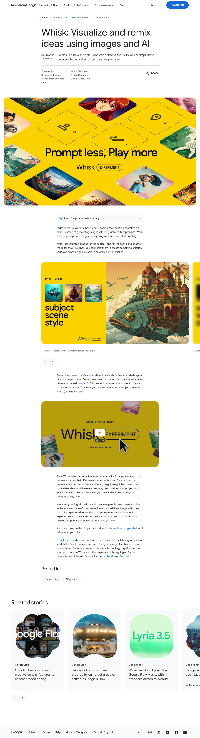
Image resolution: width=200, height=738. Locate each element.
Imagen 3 (83, 383)
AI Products (71, 579)
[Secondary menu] (161, 5)
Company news (103, 5)
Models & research (81, 17)
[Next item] (53, 362)
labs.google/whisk (127, 528)
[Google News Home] (23, 5)
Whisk (60, 232)
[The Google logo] (17, 732)
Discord (124, 556)
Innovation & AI (47, 5)
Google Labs (102, 17)
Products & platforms (75, 5)
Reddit (110, 556)
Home (44, 17)
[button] (177, 5)
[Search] (152, 5)
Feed (122, 5)
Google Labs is (65, 540)
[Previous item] (45, 362)
